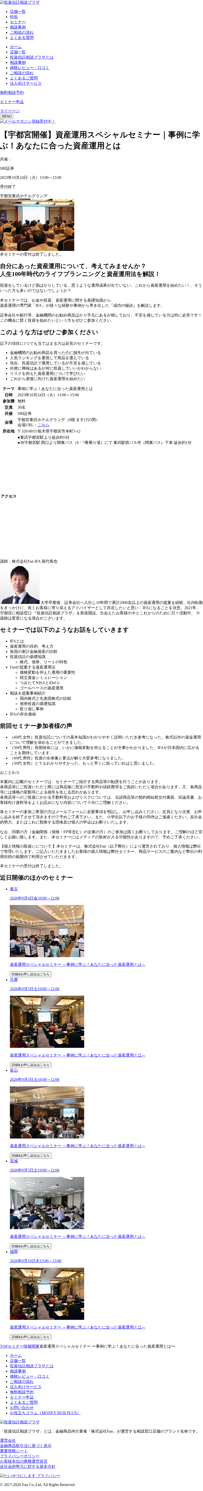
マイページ (10, 111)
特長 (14, 17)
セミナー (18, 22)
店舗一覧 (18, 11)
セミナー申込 (22, 1397)
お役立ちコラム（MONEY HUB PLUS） (45, 1413)
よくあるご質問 (24, 78)
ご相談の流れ (22, 32)
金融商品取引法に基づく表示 (25, 1446)
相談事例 (18, 27)
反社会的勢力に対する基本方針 (27, 1466)
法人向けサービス (26, 83)
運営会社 (8, 1440)
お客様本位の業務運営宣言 (24, 1461)
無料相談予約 (22, 1392)
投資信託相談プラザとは (31, 57)
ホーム (16, 47)
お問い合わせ (22, 1408)
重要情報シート (14, 1451)
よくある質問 (22, 38)
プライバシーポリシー (20, 1456)
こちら (44, 425)
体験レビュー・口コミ (30, 68)
